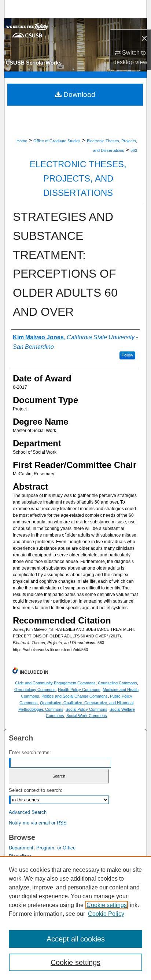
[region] (75, 918)
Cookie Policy (106, 914)
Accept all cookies (76, 939)
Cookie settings (106, 905)
